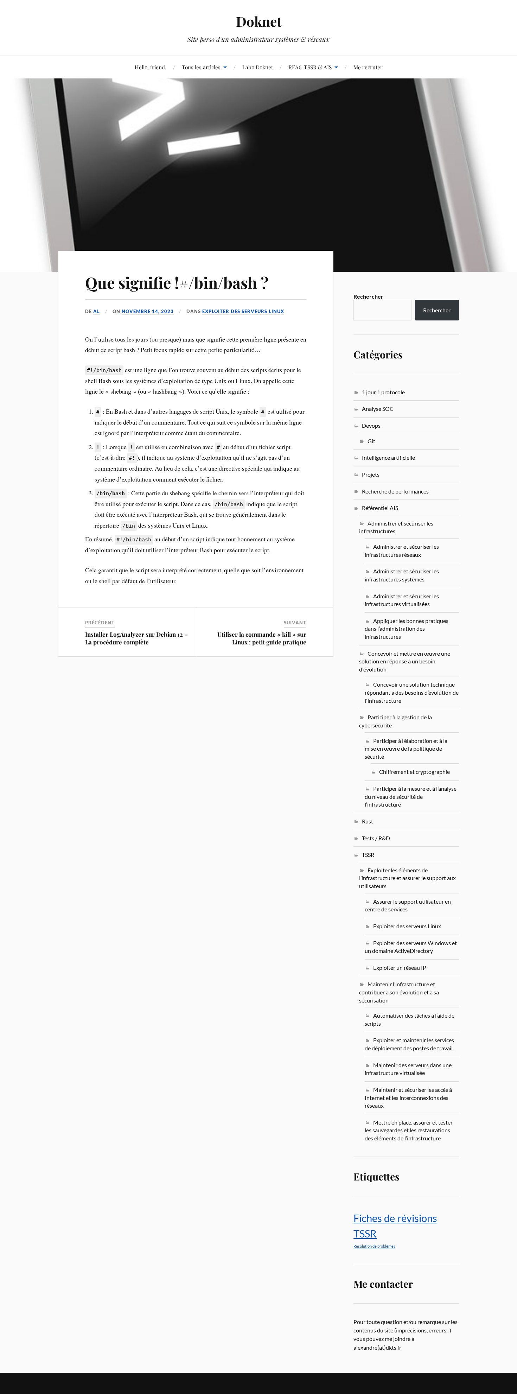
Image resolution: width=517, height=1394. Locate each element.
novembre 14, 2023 (148, 311)
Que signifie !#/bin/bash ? (176, 282)
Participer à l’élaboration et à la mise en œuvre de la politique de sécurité (406, 748)
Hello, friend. (150, 67)
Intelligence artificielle (388, 457)
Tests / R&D (376, 838)
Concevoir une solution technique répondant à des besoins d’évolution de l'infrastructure (412, 692)
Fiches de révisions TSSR (395, 1226)
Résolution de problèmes (374, 1246)
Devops (371, 425)
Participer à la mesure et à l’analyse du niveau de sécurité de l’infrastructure (411, 796)
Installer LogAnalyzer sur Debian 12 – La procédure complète (136, 638)
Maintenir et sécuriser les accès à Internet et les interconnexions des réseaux (408, 1097)
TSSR (368, 854)
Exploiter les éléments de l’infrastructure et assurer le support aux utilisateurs (407, 878)
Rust (367, 821)
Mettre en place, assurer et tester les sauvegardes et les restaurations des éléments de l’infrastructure (409, 1130)
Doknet (258, 21)
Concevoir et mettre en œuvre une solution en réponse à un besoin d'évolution (404, 661)
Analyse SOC (378, 408)
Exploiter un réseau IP (399, 967)
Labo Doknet (257, 67)
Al (96, 311)
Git (371, 441)
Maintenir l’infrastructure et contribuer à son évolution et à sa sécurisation (399, 992)
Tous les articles (201, 67)
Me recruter (368, 67)
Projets (370, 474)
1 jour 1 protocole (383, 392)
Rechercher (368, 296)
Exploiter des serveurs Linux (243, 311)
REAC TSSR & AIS (310, 67)
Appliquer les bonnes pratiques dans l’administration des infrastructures (406, 628)
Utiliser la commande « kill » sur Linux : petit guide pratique (261, 638)
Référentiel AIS (380, 507)
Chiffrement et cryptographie (414, 771)
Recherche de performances (395, 491)
